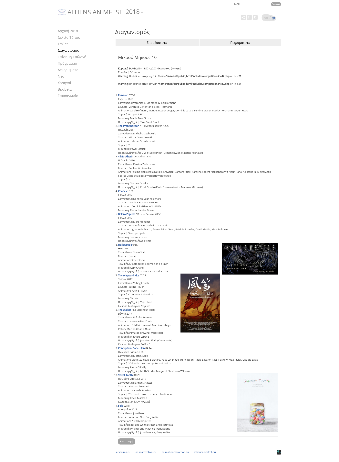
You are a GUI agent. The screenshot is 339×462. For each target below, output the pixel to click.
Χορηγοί (64, 82)
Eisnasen (123, 95)
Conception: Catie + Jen (131, 348)
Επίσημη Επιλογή (72, 56)
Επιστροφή (126, 441)
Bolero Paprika (126, 214)
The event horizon (128, 126)
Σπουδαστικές (157, 42)
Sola (120, 405)
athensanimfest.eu (205, 452)
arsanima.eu (123, 452)
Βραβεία (65, 89)
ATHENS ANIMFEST (95, 12)
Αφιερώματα (68, 69)
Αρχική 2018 (68, 30)
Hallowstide (125, 244)
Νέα (61, 76)
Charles (122, 191)
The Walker (124, 309)
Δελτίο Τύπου (69, 37)
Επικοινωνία (68, 95)
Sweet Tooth (125, 375)
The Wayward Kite (128, 275)
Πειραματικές (240, 42)
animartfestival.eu (146, 452)
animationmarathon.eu (175, 452)
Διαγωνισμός (68, 50)
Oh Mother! (125, 156)
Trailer (63, 43)
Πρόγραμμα (67, 63)
